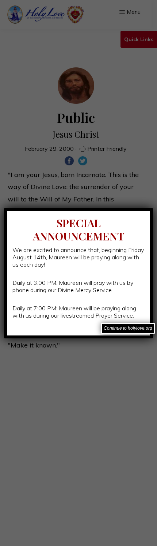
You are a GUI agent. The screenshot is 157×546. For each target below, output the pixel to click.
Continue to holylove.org (128, 328)
